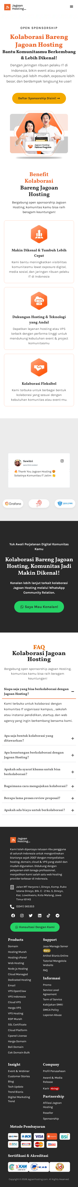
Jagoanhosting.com (38, 1179)
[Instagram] (22, 915)
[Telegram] (57, 915)
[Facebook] (13, 915)
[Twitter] (31, 915)
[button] (71, 6)
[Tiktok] (49, 915)
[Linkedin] (40, 915)
